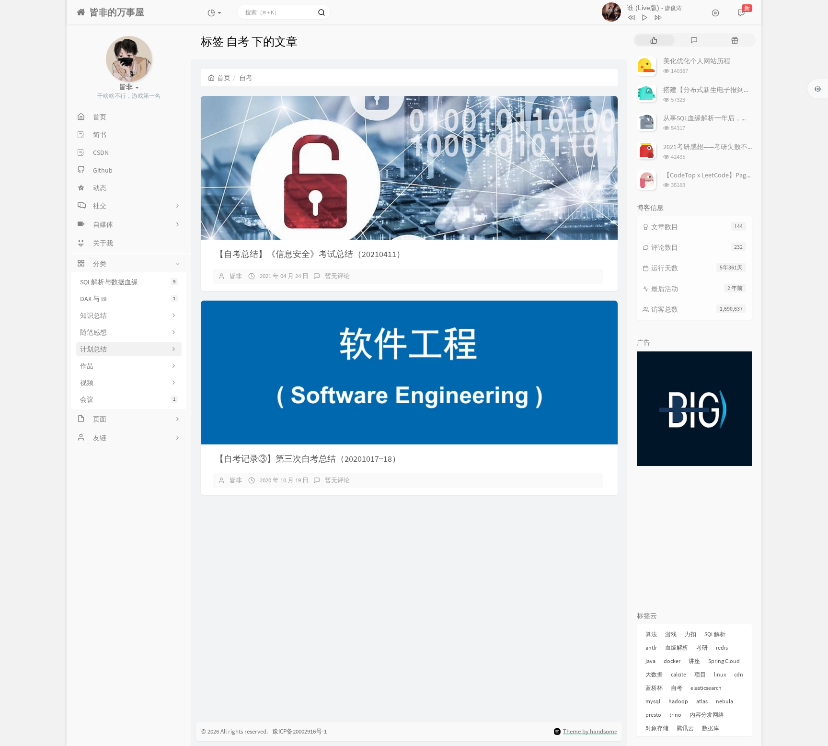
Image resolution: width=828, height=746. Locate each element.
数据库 (710, 728)
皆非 (236, 276)
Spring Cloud (724, 660)
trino (675, 714)
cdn (738, 674)
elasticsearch (706, 687)
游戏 (671, 634)
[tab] (653, 40)
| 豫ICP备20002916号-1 (298, 731)
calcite (678, 674)
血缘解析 (676, 647)
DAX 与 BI (127, 298)
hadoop (678, 701)
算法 (651, 634)
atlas (702, 701)
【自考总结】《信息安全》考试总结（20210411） (310, 253)
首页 (223, 77)
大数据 (654, 674)
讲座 (694, 660)
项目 (700, 674)
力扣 (690, 634)
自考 (676, 687)
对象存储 (656, 728)
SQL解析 (714, 634)
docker (672, 660)
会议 (127, 399)
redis (722, 647)
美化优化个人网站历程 (696, 61)
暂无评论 (337, 276)
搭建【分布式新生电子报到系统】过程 (720, 89)
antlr (651, 647)
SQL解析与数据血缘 (127, 282)
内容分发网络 (707, 714)
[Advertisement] (694, 540)
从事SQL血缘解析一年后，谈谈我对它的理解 (729, 118)
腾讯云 (685, 728)
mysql (652, 701)
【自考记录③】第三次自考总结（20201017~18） (308, 458)
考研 (702, 647)
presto (653, 714)
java (650, 660)
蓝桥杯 (654, 687)
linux (720, 674)
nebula (724, 701)
